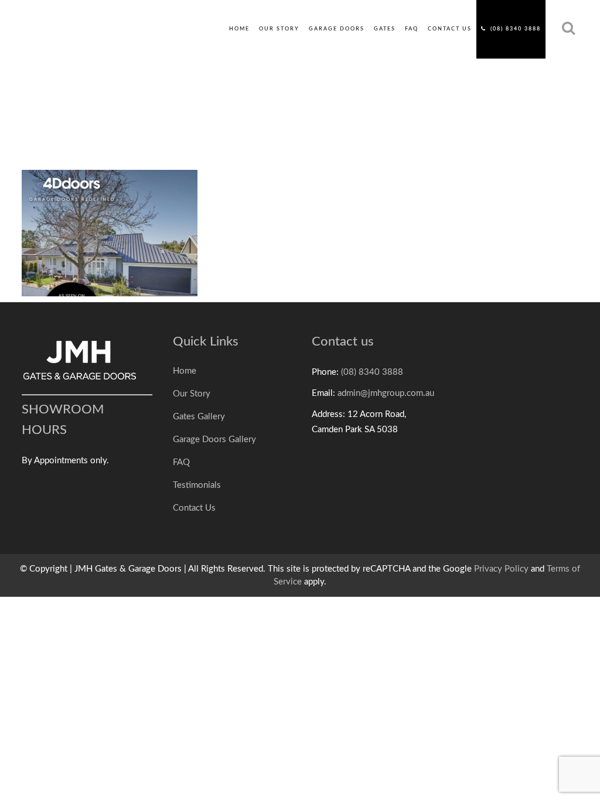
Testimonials (197, 485)
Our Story (191, 393)
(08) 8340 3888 (372, 372)
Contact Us (194, 508)
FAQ (181, 462)
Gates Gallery (199, 416)
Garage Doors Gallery (214, 439)
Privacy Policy (501, 569)
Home (184, 371)
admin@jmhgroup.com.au (386, 393)
